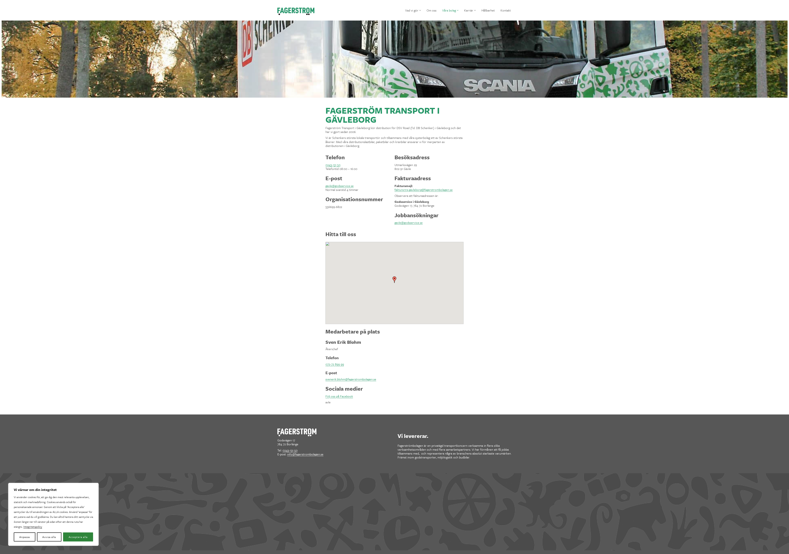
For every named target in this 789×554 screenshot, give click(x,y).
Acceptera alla (78, 537)
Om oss (431, 10)
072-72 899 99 (334, 364)
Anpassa (24, 537)
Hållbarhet (488, 10)
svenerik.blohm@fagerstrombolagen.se (350, 379)
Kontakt (506, 10)
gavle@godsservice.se (339, 186)
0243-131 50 (332, 165)
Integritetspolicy (32, 527)
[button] (420, 10)
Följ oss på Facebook (339, 396)
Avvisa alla (49, 537)
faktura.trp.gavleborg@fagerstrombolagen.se (423, 189)
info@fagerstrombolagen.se (305, 454)
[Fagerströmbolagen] (295, 11)
